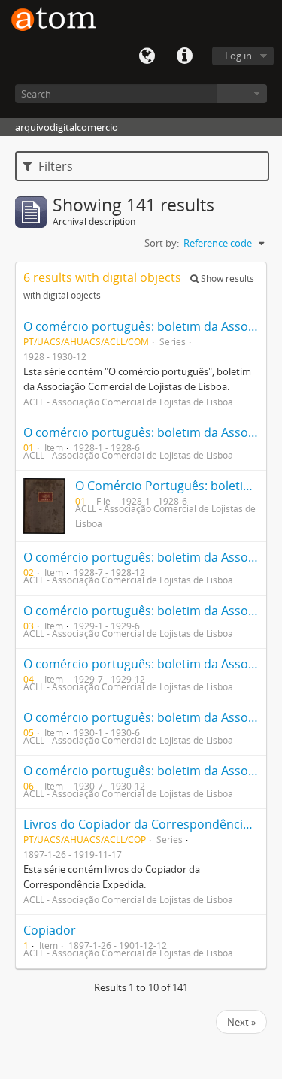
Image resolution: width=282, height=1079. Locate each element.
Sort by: (161, 243)
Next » (241, 1022)
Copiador (49, 930)
